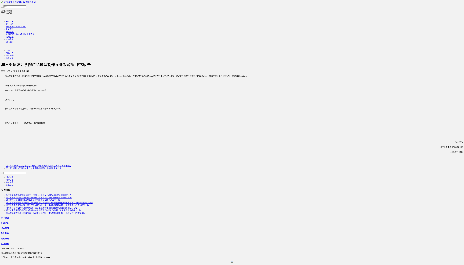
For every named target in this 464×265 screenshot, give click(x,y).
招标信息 (10, 32)
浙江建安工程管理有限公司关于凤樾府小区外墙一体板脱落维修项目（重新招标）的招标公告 (45, 213)
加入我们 (10, 42)
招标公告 (14, 34)
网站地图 (5, 239)
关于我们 (10, 24)
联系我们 (22, 27)
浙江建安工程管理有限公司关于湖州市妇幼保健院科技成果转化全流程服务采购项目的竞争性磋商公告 (49, 203)
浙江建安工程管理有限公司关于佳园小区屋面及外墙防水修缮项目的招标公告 (39, 198)
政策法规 (10, 37)
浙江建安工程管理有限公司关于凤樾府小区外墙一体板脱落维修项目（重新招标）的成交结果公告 (47, 205)
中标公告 (22, 34)
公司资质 (10, 29)
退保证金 (30, 34)
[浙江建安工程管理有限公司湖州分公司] (232, 2)
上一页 (38, 166)
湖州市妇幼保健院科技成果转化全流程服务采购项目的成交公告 (33, 200)
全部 (8, 27)
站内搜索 (5, 244)
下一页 (33, 168)
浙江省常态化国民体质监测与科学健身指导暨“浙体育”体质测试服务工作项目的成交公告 (43, 210)
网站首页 (10, 21)
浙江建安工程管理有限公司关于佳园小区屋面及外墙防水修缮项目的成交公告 (39, 195)
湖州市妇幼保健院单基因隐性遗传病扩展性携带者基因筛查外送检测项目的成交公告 (41, 208)
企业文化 (14, 27)
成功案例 (10, 39)
